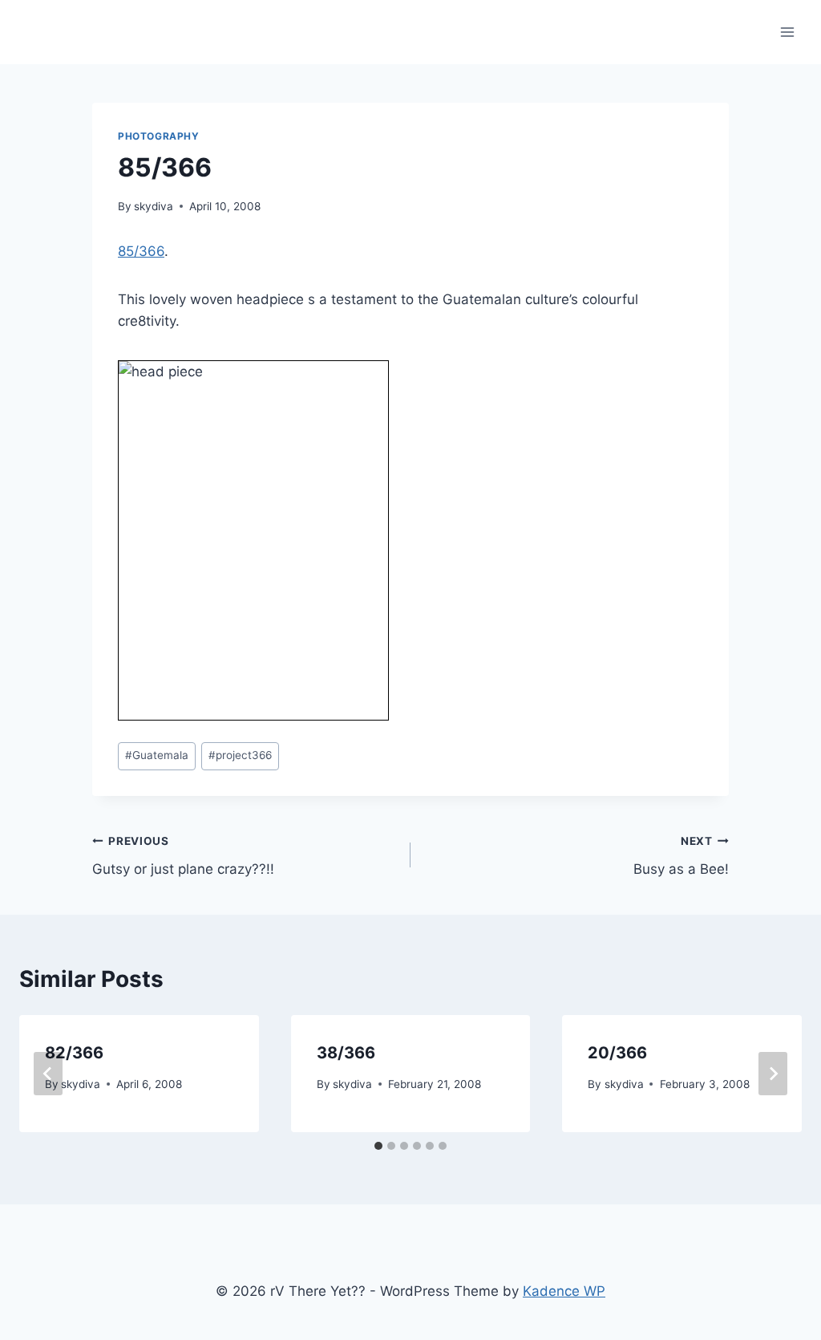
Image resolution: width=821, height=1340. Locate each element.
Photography (159, 136)
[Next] (772, 1073)
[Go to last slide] (48, 1073)
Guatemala (156, 755)
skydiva (153, 206)
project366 (240, 755)
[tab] (378, 1146)
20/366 (617, 1052)
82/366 (74, 1052)
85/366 (141, 251)
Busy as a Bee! (681, 855)
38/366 (346, 1052)
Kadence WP (564, 1291)
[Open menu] (787, 31)
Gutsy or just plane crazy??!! (183, 855)
